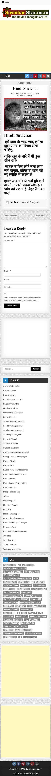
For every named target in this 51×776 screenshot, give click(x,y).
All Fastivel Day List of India (15, 568)
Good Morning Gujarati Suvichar (16, 589)
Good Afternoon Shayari (14, 421)
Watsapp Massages (12, 549)
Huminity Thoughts (11, 613)
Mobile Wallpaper (11, 514)
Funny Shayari (9, 417)
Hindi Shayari (9, 479)
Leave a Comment (26, 95)
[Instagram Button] (28, 764)
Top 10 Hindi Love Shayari (13, 633)
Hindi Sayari (8, 606)
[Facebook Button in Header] (31, 76)
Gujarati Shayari (19, 93)
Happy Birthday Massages (15, 457)
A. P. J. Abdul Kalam (12, 386)
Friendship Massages (13, 413)
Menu (7, 2)
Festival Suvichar (11, 408)
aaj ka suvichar (29, 565)
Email (7, 280)
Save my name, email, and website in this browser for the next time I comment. (22, 299)
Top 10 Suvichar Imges (12, 637)
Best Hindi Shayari (32, 571)
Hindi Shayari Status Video (15, 483)
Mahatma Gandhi (10, 505)
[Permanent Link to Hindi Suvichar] (25, 114)
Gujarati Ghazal (10, 439)
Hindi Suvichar (26, 83)
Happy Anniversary (11, 592)
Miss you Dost (21, 616)
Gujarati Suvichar (11, 448)
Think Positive (9, 545)
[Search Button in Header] (48, 76)
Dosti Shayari (9, 395)
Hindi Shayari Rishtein (36, 606)
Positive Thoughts (11, 623)
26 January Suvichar (12, 565)
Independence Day (11, 492)
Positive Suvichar (32, 619)
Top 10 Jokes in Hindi (33, 633)
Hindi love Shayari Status (30, 602)
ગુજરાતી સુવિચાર (30, 637)
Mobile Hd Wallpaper (38, 616)
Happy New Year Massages (15, 470)
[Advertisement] (25, 46)
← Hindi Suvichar (9, 216)
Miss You (7, 509)
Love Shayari (9, 501)
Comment (9, 241)
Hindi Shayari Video (11, 609)
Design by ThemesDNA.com (25, 773)
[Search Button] (37, 764)
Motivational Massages (13, 518)
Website (8, 287)
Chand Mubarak (10, 582)
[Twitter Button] (14, 764)
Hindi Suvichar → (42, 216)
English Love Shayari (12, 399)
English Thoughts (11, 404)
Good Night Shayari (12, 435)
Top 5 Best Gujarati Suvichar (15, 626)
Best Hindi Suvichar (11, 575)
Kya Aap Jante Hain (35, 613)
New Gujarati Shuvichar (13, 619)
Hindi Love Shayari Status (14, 474)
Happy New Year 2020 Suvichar (16, 599)
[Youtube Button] (32, 764)
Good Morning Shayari (13, 430)
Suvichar (7, 536)
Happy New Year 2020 (33, 595)
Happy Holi (8, 465)
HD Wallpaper (36, 599)
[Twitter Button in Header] (27, 76)
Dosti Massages (37, 582)
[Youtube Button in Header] (44, 76)
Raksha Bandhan (27, 623)
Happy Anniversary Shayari (16, 452)
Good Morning (39, 585)
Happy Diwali (9, 461)
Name (7, 271)
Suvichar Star (9, 540)
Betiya (36, 578)
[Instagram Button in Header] (40, 76)
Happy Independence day (13, 595)
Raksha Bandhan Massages (15, 531)
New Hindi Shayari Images (15, 523)
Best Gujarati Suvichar (13, 571)
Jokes (6, 496)
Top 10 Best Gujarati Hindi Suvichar (18, 630)
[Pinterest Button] (23, 764)
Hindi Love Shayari (11, 602)
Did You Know (9, 391)
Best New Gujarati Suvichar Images (17, 578)
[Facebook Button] (19, 764)
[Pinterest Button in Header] (35, 76)
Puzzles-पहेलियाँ (9, 527)
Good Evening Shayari (13, 426)
